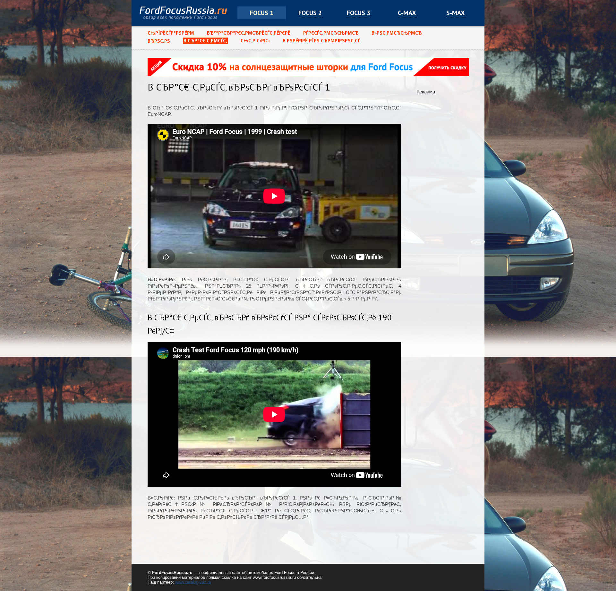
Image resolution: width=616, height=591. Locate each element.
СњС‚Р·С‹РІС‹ (255, 41)
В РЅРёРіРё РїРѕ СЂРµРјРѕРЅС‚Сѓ (321, 41)
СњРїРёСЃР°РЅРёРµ (171, 33)
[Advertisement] (442, 197)
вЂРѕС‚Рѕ (159, 41)
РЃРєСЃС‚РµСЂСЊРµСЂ (331, 33)
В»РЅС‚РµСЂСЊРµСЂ (397, 33)
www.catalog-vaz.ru (193, 582)
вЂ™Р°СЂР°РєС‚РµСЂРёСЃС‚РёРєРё (248, 33)
